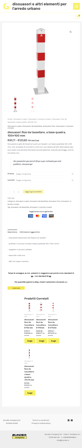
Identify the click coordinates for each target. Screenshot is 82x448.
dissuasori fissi (49, 126)
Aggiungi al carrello (33, 192)
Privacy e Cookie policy (41, 423)
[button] (71, 32)
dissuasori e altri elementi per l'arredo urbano (39, 6)
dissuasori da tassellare (32, 126)
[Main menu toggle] (76, 6)
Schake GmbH (12, 423)
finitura (11, 173)
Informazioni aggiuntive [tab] (29, 232)
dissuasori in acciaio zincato (40, 119)
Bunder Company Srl (11, 420)
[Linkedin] (69, 420)
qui (30, 164)
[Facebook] (72, 420)
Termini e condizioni (40, 420)
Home (10, 119)
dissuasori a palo (20, 119)
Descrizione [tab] (12, 232)
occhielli (11, 180)
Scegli (29, 341)
